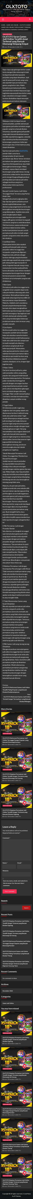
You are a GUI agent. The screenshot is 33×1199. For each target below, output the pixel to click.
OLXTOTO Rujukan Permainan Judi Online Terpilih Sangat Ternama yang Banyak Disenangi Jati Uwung (15, 776)
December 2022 (8, 991)
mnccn (6, 47)
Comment (6, 838)
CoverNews (27, 1194)
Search (4, 901)
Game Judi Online (7, 34)
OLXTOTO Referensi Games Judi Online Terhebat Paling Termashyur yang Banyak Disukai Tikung (16, 954)
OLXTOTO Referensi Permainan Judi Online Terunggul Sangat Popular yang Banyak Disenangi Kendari (15, 740)
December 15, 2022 (14, 47)
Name (5, 863)
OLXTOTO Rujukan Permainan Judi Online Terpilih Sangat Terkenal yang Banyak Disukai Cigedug (15, 812)
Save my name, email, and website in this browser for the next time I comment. (15, 883)
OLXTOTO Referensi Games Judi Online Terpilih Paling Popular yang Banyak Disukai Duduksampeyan (16, 688)
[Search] (30, 19)
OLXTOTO (16, 6)
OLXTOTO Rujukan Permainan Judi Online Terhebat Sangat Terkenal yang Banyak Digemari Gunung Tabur (16, 964)
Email (19, 863)
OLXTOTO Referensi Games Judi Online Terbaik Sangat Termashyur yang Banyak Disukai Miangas (17, 698)
